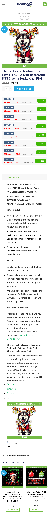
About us (14, 520)
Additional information (18, 455)
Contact (30, 520)
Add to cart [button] (12, 510)
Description (13, 177)
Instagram (11, 388)
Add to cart (24, 89)
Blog (22, 520)
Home (21, 13)
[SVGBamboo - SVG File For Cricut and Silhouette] (25, 4)
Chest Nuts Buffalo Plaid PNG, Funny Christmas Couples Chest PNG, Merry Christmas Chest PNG (36, 496)
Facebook (11, 384)
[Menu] (3, 4)
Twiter (10, 398)
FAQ (37, 520)
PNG (29, 13)
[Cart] (45, 4)
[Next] (47, 491)
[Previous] (2, 491)
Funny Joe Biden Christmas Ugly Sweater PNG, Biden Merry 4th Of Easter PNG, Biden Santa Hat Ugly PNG (12, 496)
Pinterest (11, 393)
